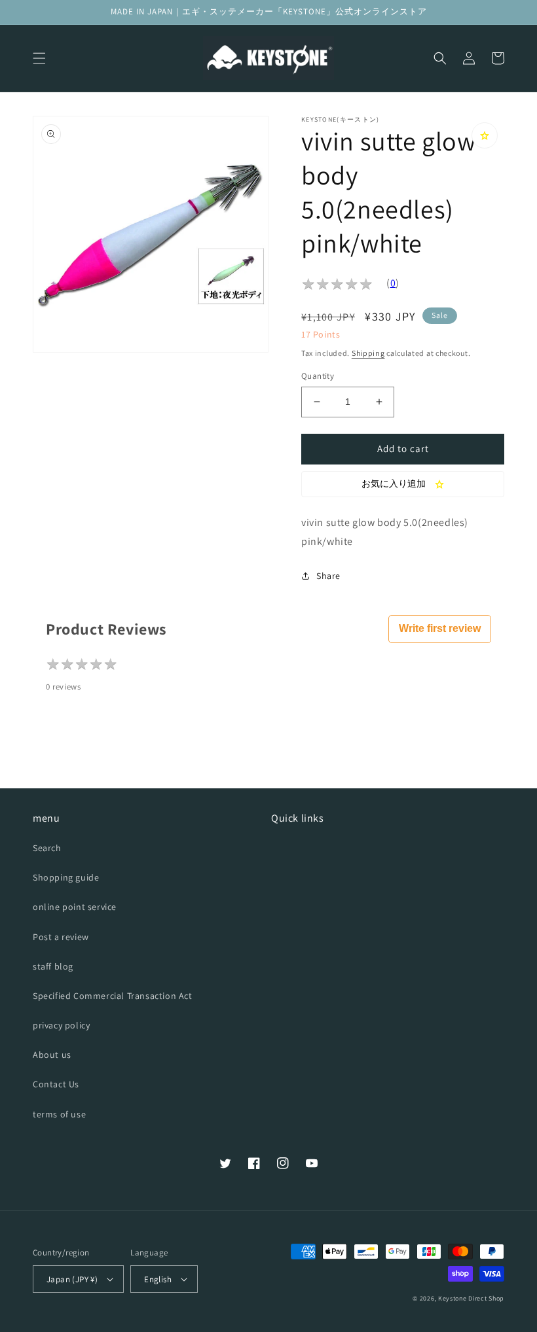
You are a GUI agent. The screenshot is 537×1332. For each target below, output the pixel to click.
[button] (39, 58)
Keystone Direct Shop (471, 1298)
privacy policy (61, 1025)
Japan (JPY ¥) (72, 1279)
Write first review (440, 628)
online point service (75, 907)
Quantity (317, 375)
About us (52, 1054)
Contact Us (56, 1084)
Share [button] (328, 576)
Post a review (61, 937)
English (158, 1279)
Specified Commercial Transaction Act (113, 996)
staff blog (53, 966)
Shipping (368, 353)
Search (47, 848)
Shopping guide (66, 877)
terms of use (59, 1114)
